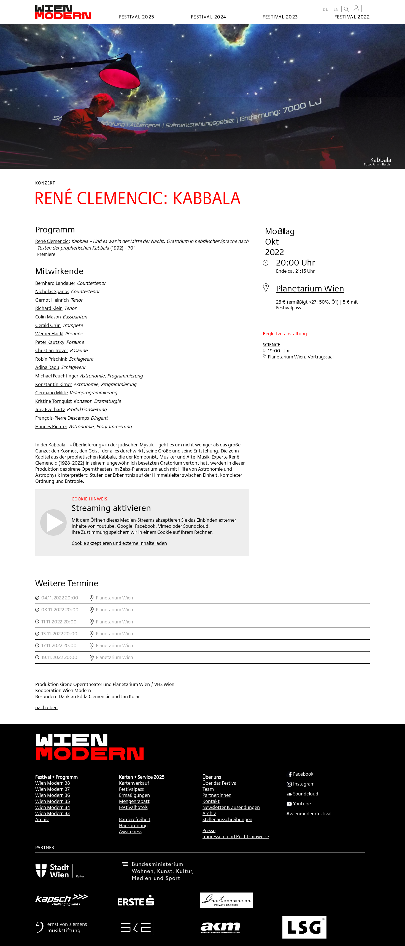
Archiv (42, 819)
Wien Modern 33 (52, 813)
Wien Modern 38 (52, 782)
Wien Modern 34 (52, 807)
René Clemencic (52, 241)
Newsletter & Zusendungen (231, 807)
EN (336, 9)
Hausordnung (133, 825)
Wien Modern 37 (52, 788)
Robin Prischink (51, 358)
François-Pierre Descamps (62, 417)
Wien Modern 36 (52, 794)
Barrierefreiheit (134, 819)
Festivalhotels (133, 807)
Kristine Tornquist (53, 400)
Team (208, 788)
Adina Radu (47, 367)
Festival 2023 (280, 16)
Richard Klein (49, 308)
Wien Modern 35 (52, 801)
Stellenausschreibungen (227, 819)
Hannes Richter (51, 426)
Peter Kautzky (49, 341)
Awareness (130, 831)
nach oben (46, 707)
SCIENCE (271, 344)
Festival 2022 (352, 16)
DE (325, 9)
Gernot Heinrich (52, 299)
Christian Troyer (51, 350)
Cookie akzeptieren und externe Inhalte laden (119, 542)
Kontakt (211, 801)
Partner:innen (216, 794)
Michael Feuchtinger (56, 375)
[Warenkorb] (367, 9)
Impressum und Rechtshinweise (235, 836)
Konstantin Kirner (53, 384)
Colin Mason (48, 316)
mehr (202, 598)
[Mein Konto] (356, 8)
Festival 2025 (137, 16)
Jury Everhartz (50, 409)
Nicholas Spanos (52, 291)
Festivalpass (131, 788)
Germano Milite (51, 392)
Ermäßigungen (134, 794)
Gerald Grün (48, 325)
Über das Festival (219, 782)
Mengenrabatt (134, 801)
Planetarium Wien (310, 288)
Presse (208, 830)
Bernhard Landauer (55, 282)
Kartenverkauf (134, 782)
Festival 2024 (208, 16)
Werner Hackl (49, 333)
